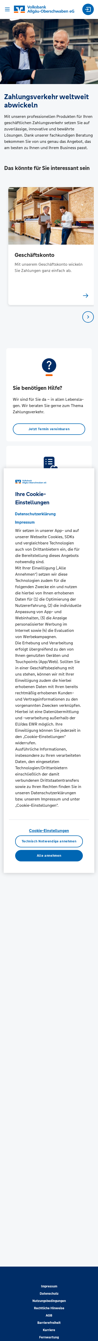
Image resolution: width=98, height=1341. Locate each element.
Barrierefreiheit (49, 1323)
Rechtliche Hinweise (49, 1308)
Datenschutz (49, 1294)
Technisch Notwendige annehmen (49, 841)
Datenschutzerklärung (35, 513)
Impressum (49, 1286)
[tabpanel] (49, 246)
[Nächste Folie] (88, 317)
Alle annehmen (49, 856)
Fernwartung (49, 1337)
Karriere (49, 1330)
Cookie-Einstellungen (49, 830)
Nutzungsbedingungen (49, 1301)
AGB (49, 1315)
